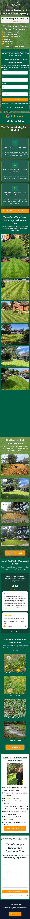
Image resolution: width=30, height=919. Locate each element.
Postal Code (5, 91)
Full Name (5, 69)
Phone (4, 76)
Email (4, 83)
